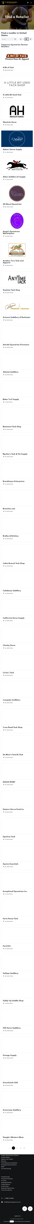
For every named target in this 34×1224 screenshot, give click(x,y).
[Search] (15, 39)
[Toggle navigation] (31, 2)
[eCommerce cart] (27, 2)
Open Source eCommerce (24, 1221)
